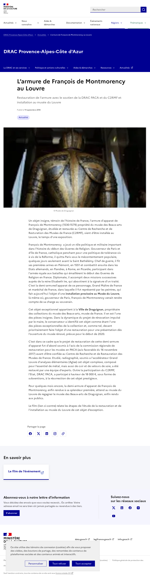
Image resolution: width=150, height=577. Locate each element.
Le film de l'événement (24, 471)
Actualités (8, 22)
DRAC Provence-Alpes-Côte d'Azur (19, 35)
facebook (130, 508)
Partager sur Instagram (55, 434)
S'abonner (11, 513)
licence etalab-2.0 (63, 573)
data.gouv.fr (81, 539)
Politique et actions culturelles (50, 67)
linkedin (122, 508)
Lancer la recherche (143, 10)
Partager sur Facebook (30, 434)
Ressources (106, 67)
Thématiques (136, 22)
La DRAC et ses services (15, 67)
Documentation (74, 22)
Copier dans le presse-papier (63, 434)
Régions (115, 22)
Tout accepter (83, 563)
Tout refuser (59, 563)
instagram (138, 508)
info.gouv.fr (123, 539)
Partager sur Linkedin (47, 434)
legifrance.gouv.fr (102, 539)
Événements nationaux (96, 23)
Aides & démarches (49, 23)
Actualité (23, 117)
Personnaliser (35, 563)
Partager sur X (38, 434)
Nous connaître (26, 23)
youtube (114, 516)
